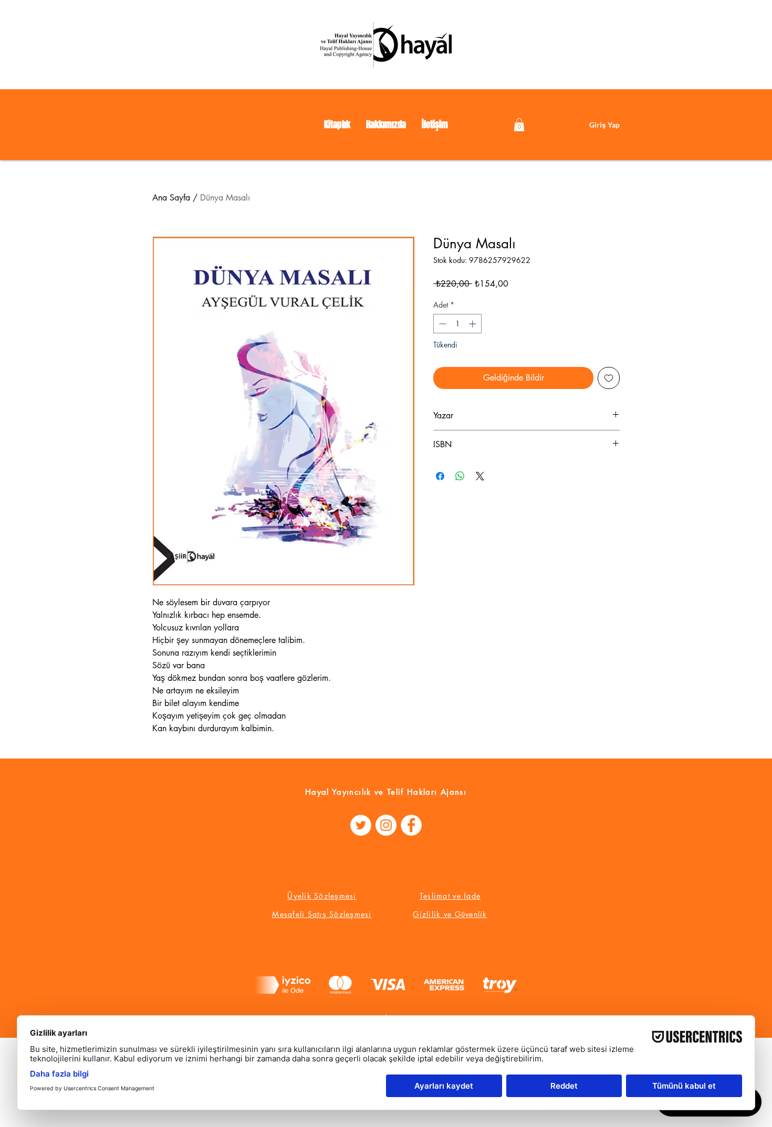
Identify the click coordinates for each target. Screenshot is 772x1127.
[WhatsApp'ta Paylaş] (460, 476)
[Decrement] (441, 323)
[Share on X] (480, 476)
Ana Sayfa (171, 197)
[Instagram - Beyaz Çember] (386, 825)
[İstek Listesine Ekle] (609, 378)
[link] (519, 124)
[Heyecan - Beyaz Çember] (360, 825)
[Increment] (473, 323)
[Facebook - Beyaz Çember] (411, 825)
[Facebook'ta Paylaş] (440, 476)
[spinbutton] (457, 323)
